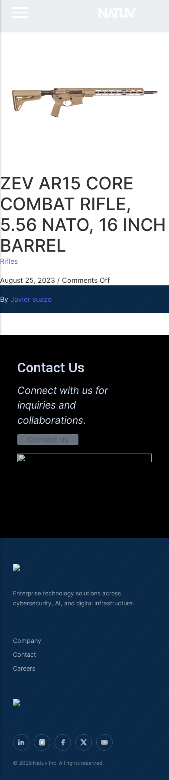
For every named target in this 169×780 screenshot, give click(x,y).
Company (27, 640)
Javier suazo (31, 299)
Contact (24, 654)
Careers (24, 668)
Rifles (9, 261)
